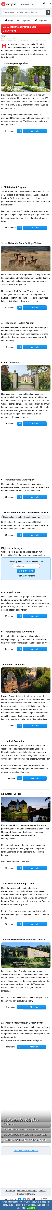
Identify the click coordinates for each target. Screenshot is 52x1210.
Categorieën (25, 20)
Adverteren (10, 1191)
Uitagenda (42, 20)
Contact (42, 1191)
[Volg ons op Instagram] (29, 1199)
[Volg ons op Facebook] (19, 1199)
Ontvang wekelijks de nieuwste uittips (26, 562)
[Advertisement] (26, 162)
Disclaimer (22, 1194)
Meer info (21, 1208)
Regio (10, 20)
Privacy (31, 1194)
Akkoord (31, 1208)
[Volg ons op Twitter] (24, 1199)
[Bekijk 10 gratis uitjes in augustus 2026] (26, 1142)
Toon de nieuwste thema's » (26, 1151)
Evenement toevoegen (27, 1191)
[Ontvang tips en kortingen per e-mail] (33, 1199)
